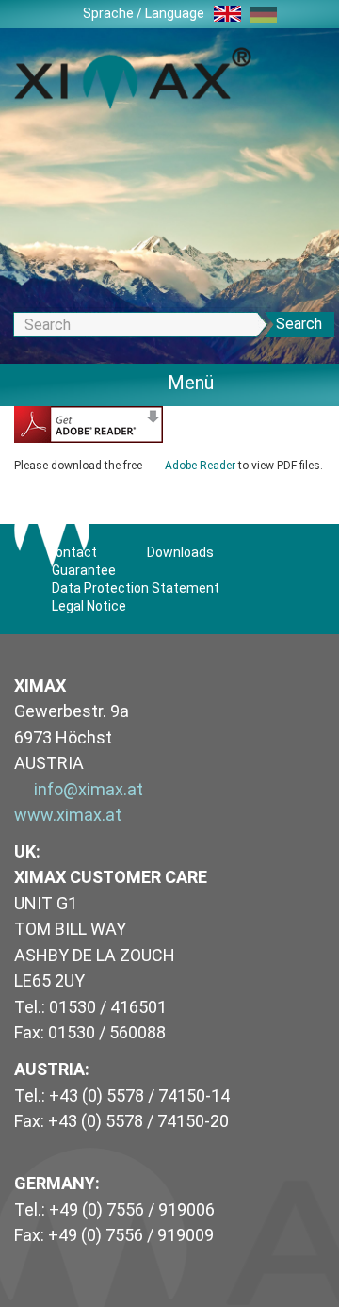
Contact (72, 552)
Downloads (180, 552)
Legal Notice (89, 605)
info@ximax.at (88, 789)
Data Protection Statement (135, 588)
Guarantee (84, 570)
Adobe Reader (200, 465)
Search (299, 324)
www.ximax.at (67, 815)
